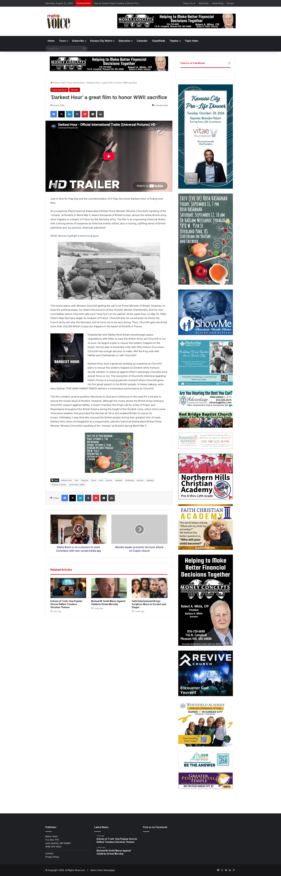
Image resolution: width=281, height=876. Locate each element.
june (101, 480)
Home (51, 40)
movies (109, 480)
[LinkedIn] (69, 114)
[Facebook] (53, 114)
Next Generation (76, 82)
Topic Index (191, 40)
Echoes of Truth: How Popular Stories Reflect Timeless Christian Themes (66, 604)
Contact (49, 853)
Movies (74, 89)
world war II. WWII (76, 485)
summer (140, 480)
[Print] (100, 114)
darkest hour (66, 480)
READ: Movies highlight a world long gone (74, 235)
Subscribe (204, 3)
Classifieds (158, 40)
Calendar (142, 40)
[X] (61, 114)
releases (118, 480)
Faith (63, 82)
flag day (84, 480)
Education (124, 40)
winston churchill (59, 485)
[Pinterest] (85, 114)
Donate (230, 3)
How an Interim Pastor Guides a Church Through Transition (124, 3)
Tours (62, 40)
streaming (129, 480)
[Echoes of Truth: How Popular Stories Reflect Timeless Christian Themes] (68, 588)
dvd (76, 480)
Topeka (174, 40)
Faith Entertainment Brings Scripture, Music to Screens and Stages (149, 604)
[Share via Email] (92, 114)
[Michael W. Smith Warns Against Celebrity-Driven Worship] (109, 588)
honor (93, 480)
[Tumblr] (77, 114)
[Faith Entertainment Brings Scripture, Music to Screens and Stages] (149, 588)
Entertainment (59, 89)
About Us (188, 3)
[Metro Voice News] (58, 21)
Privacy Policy (52, 857)
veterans (150, 480)
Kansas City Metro (101, 40)
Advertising (217, 3)
